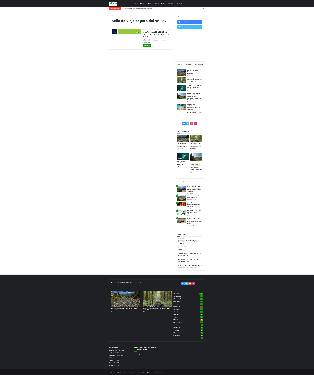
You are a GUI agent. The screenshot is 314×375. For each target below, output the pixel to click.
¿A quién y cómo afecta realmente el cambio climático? (194, 204)
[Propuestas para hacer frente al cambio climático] (181, 212)
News (175, 317)
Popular (188, 64)
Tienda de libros (179, 3)
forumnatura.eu (147, 29)
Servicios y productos (115, 352)
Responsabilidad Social (115, 362)
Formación (112, 357)
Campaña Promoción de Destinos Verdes (194, 196)
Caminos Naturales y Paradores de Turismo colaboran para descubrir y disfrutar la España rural (194, 97)
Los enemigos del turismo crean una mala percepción (194, 71)
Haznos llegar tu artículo (140, 354)
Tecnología (177, 335)
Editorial (149, 3)
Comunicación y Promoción (116, 350)
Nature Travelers (178, 322)
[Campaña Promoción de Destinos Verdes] (181, 198)
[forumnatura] (113, 4)
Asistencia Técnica (114, 365)
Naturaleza (177, 301)
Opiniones (176, 309)
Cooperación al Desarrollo (116, 355)
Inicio (136, 3)
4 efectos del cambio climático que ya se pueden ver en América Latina (194, 221)
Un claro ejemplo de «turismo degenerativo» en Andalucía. (194, 79)
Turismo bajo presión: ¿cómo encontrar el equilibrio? (135, 8)
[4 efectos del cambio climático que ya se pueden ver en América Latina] (181, 220)
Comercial (177, 306)
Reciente (179, 64)
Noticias (142, 3)
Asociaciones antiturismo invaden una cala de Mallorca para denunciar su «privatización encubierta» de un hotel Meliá (194, 109)
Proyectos (163, 3)
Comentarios (199, 64)
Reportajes (156, 3)
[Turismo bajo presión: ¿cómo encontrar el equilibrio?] (181, 88)
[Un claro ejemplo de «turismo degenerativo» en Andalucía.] (181, 80)
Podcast (170, 3)
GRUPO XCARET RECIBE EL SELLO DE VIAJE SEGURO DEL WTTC (156, 34)
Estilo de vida (177, 298)
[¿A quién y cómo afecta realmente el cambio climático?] (181, 204)
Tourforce (176, 330)
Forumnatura (177, 296)
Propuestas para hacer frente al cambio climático (194, 212)
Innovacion (177, 304)
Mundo (176, 319)
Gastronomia (177, 325)
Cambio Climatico (179, 311)
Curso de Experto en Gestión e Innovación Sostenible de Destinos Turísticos (194, 189)
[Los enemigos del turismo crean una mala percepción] (181, 72)
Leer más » (147, 45)
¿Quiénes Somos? (113, 347)
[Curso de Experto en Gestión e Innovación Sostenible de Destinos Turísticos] (181, 189)
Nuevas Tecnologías (114, 360)
